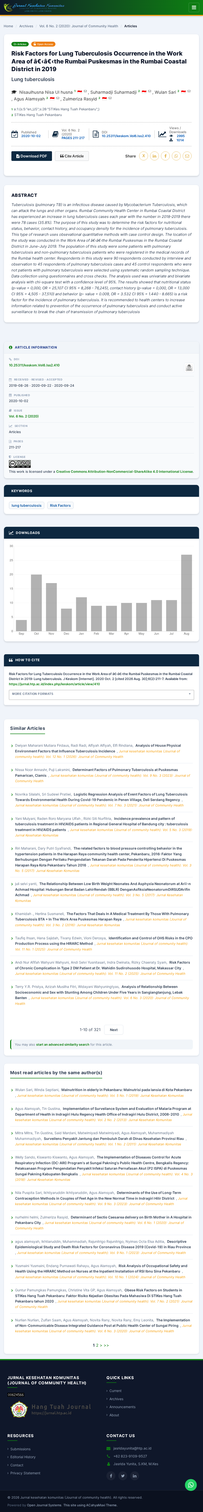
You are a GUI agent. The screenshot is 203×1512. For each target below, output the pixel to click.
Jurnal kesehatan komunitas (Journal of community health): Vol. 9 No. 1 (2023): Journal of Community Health (101, 1253)
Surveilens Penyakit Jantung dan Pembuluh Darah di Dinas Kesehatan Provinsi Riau (114, 1138)
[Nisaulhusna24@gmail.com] (149, 91)
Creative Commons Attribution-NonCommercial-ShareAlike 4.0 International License (124, 472)
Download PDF (33, 156)
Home (8, 26)
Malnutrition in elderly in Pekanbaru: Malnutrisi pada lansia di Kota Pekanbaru (126, 1090)
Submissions (20, 1449)
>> (106, 1345)
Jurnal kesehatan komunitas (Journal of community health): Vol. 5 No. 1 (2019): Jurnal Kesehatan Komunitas (100, 1095)
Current (115, 1391)
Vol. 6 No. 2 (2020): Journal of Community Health (78, 26)
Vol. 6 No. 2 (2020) (24, 416)
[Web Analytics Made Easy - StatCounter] (15, 1395)
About (114, 1415)
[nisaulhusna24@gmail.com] (85, 91)
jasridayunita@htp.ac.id (132, 1448)
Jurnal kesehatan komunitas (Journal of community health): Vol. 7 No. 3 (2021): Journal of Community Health (99, 805)
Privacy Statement (25, 1473)
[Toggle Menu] (194, 7)
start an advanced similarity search (62, 1044)
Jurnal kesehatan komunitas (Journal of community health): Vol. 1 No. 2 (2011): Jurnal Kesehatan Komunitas (98, 1144)
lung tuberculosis (27, 505)
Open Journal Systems (44, 1505)
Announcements (122, 1407)
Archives (26, 26)
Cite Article (74, 156)
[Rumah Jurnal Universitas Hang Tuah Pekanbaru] (50, 1418)
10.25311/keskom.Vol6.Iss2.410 (126, 136)
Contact (16, 1465)
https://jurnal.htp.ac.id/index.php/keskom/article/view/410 (54, 684)
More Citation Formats (32, 694)
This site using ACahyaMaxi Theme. (90, 1505)
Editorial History (23, 1457)
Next (114, 1030)
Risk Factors (60, 505)
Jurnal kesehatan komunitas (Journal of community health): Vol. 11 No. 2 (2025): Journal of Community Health (100, 974)
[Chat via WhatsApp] (191, 1485)
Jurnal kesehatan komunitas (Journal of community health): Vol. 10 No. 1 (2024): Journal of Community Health (100, 1277)
